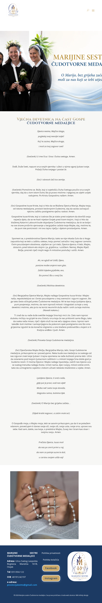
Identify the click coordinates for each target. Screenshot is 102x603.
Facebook (51, 568)
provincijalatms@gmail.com (22, 584)
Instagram (51, 578)
